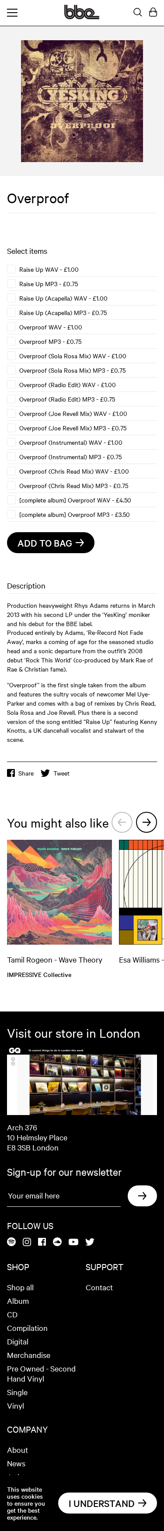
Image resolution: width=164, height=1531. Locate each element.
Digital (17, 1341)
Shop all (20, 1287)
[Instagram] (27, 1242)
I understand (102, 1503)
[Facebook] (42, 1242)
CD (12, 1314)
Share (26, 773)
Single (17, 1392)
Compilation (27, 1328)
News (16, 1463)
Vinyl (15, 1405)
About (17, 1449)
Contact (99, 1287)
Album (18, 1300)
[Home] (81, 16)
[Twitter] (89, 1242)
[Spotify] (11, 1242)
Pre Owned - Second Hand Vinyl (41, 1373)
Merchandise (28, 1355)
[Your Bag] (153, 12)
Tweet (61, 773)
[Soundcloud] (57, 1242)
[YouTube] (73, 1243)
